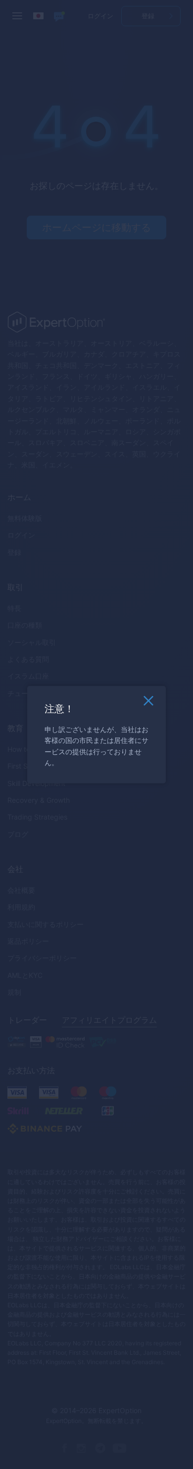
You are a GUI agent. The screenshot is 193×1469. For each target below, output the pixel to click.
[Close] (148, 703)
